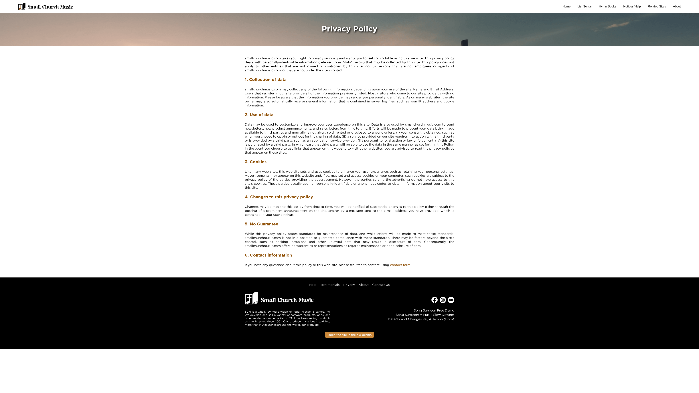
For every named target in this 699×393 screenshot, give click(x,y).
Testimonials (330, 284)
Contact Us (381, 284)
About (677, 6)
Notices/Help (632, 6)
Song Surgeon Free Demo (434, 310)
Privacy (349, 284)
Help (313, 284)
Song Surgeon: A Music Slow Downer (425, 314)
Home (566, 6)
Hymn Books (607, 6)
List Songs (584, 6)
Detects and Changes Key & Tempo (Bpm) (421, 319)
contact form (400, 265)
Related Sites (657, 6)
